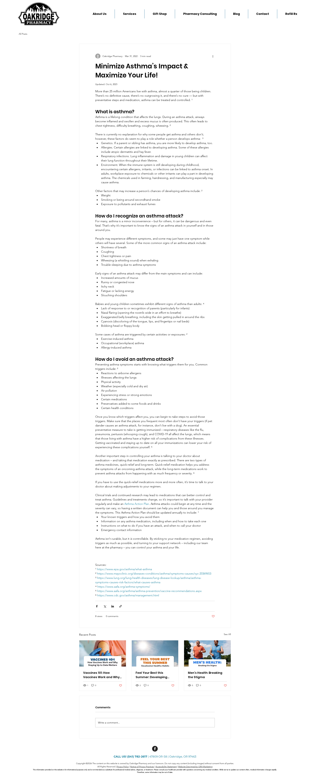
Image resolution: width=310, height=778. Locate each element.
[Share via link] (120, 606)
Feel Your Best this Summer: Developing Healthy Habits (151, 675)
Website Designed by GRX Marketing (195, 766)
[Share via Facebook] (96, 606)
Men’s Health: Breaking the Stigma (205, 675)
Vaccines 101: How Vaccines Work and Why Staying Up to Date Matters (101, 675)
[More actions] (213, 56)
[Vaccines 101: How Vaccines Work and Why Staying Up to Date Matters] (102, 653)
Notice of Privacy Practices (142, 766)
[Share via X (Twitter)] (104, 606)
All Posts (23, 33)
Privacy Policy (123, 766)
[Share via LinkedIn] (112, 606)
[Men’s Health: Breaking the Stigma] (207, 653)
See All (227, 634)
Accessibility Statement (166, 766)
